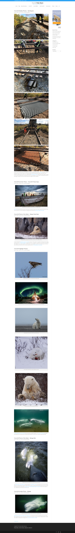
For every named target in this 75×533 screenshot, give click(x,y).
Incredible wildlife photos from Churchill (19, 433)
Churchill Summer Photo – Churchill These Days (26, 182)
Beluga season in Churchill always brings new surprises (32, 486)
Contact (25, 0)
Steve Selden (16, 12)
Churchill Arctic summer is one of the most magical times (22, 515)
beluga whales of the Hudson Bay (20, 484)
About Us (26, 527)
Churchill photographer (22, 242)
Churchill (30, 6)
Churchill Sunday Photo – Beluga (22, 491)
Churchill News (54, 42)
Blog (19, 6)
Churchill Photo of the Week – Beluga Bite (25, 438)
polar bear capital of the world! (39, 210)
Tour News (54, 46)
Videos (57, 6)
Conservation (48, 6)
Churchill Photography (27, 12)
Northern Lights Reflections (56, 32)
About (23, 0)
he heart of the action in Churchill (32, 517)
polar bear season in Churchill (25, 241)
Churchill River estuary (33, 484)
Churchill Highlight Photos (21, 248)
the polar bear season (34, 174)
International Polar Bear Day (56, 36)
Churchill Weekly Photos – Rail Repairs (24, 11)
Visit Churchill (42, 6)
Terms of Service (21, 527)
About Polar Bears (24, 6)
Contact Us (30, 527)
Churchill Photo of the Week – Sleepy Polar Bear (26, 214)
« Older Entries (16, 521)
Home (16, 6)
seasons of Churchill (41, 433)
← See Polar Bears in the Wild (17, 0)
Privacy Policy (16, 527)
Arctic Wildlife (36, 6)
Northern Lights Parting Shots (56, 31)
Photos (53, 6)
